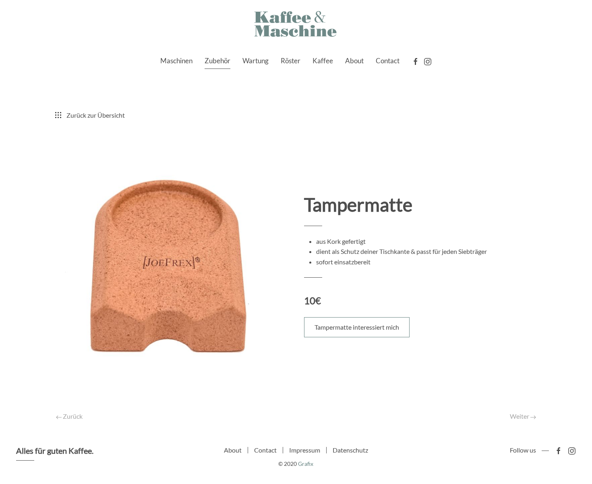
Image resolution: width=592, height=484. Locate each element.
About (354, 60)
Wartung (255, 60)
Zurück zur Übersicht (95, 115)
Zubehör (217, 60)
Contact (387, 60)
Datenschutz (350, 450)
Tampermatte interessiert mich (357, 327)
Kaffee (323, 60)
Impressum (304, 450)
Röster (290, 60)
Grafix (305, 463)
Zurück (72, 416)
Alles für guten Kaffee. (54, 450)
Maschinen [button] (176, 60)
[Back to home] (296, 24)
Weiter (520, 416)
